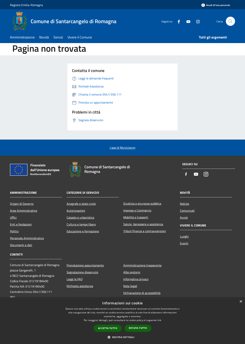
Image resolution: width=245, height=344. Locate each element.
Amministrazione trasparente (142, 265)
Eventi (184, 243)
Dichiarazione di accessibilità (141, 293)
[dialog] (122, 320)
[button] (122, 337)
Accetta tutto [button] (107, 328)
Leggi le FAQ (75, 279)
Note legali (130, 286)
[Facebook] (177, 21)
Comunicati (187, 210)
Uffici (13, 217)
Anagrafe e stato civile (81, 203)
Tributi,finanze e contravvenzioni (144, 231)
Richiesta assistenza (80, 286)
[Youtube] (187, 21)
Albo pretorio (131, 272)
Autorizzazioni (76, 210)
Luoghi (184, 236)
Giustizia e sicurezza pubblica (142, 203)
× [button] (240, 301)
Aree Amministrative (23, 210)
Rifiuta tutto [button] (138, 328)
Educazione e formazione (83, 231)
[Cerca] (230, 21)
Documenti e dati (21, 245)
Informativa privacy (136, 279)
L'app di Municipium (122, 147)
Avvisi (184, 217)
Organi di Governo (21, 203)
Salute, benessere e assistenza (143, 224)
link (159, 320)
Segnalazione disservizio (82, 272)
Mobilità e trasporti (135, 217)
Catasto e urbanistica (80, 217)
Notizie (184, 203)
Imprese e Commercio (137, 210)
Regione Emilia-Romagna (26, 5)
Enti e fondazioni (21, 224)
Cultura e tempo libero (81, 224)
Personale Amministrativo (27, 238)
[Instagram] (196, 21)
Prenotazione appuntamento (85, 265)
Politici (14, 231)
